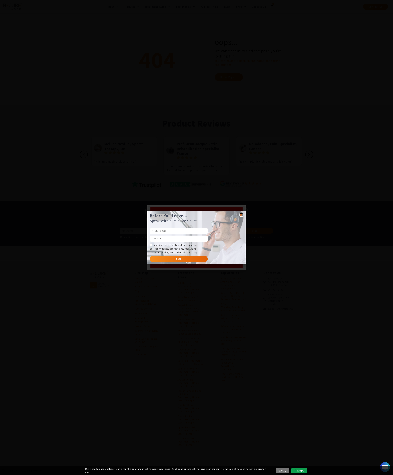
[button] (241, 215)
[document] (196, 237)
